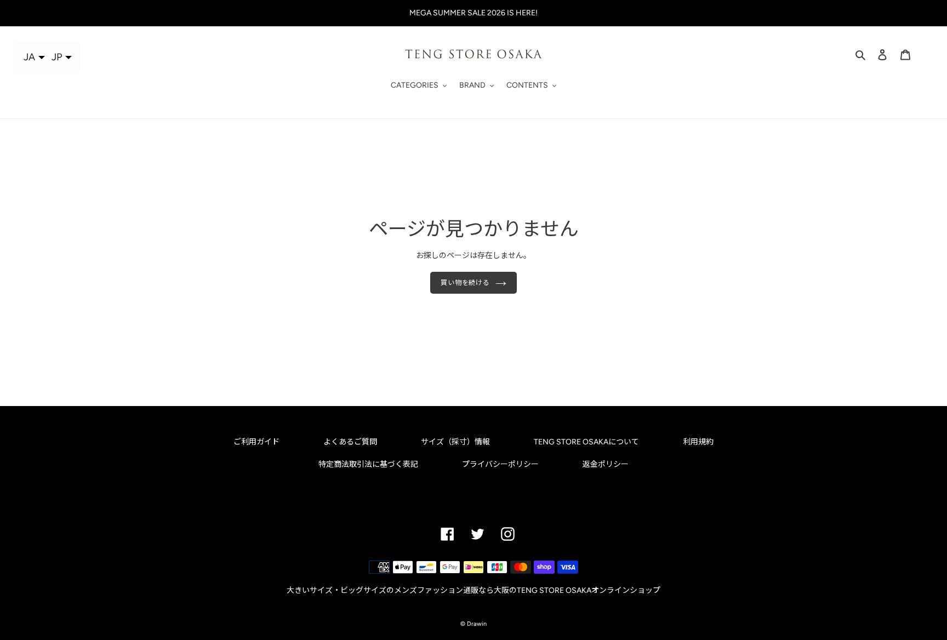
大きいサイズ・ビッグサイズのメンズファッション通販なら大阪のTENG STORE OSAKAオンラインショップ (473, 590)
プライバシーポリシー (500, 464)
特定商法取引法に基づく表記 (368, 464)
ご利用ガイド (256, 442)
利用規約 (698, 442)
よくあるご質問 (350, 442)
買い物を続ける (465, 283)
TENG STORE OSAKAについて (586, 442)
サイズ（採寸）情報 (455, 442)
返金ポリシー (606, 464)
